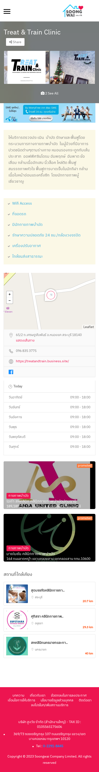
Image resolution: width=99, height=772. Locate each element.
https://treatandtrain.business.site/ (42, 361)
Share (16, 42)
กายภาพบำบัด (18, 495)
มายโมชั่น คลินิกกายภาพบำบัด (30, 554)
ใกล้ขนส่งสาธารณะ (27, 256)
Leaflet (88, 327)
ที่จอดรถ (19, 214)
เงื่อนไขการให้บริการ (21, 700)
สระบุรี (38, 597)
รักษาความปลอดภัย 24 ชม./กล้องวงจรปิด (46, 235)
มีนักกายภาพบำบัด (27, 225)
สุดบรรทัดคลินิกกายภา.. (48, 590)
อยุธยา (39, 623)
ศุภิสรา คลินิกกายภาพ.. (47, 616)
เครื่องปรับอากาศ (26, 246)
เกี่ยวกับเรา (37, 695)
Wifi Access (22, 203)
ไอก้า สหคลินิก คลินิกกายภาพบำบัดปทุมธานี (41, 501)
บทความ (18, 695)
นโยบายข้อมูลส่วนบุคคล (57, 700)
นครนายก (40, 649)
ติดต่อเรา (85, 700)
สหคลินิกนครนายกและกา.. (49, 642)
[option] (26, 67)
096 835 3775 (26, 351)
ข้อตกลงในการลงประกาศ (69, 695)
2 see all (51, 93)
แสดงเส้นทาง (25, 340)
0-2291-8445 (53, 746)
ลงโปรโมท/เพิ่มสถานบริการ (49, 705)
